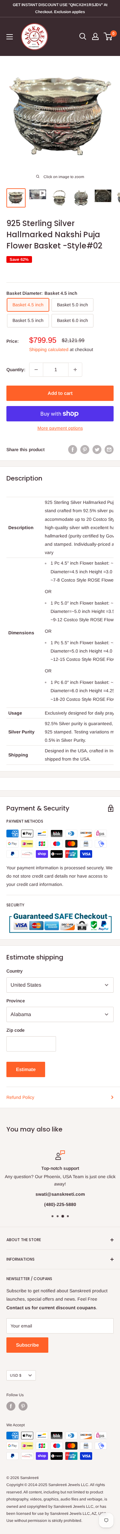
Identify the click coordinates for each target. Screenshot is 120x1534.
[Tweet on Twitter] (96, 449)
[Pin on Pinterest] (84, 449)
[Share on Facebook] (72, 449)
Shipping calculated (48, 349)
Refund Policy (20, 1097)
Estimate (26, 1069)
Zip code (15, 1030)
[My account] (95, 36)
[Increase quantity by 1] (75, 369)
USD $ (15, 1375)
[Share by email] (109, 449)
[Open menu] (9, 36)
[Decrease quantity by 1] (36, 369)
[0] (108, 36)
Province (15, 1000)
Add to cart (60, 393)
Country (14, 971)
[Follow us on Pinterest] (23, 1406)
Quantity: (15, 369)
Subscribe (27, 1345)
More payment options (60, 428)
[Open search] (82, 36)
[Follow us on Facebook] (10, 1406)
